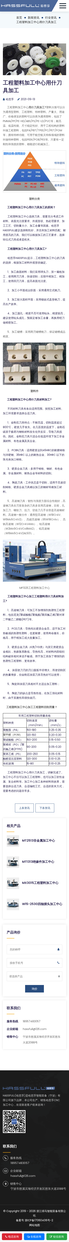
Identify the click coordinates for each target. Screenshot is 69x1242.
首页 (19, 18)
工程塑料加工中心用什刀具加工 (36, 22)
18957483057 (31, 1021)
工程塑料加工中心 (18, 107)
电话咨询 (13, 1237)
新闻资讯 (33, 18)
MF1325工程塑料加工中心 (34, 588)
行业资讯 (51, 18)
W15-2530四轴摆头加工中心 (42, 904)
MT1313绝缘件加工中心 (38, 861)
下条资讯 (44, 808)
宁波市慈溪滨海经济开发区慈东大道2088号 (38, 1189)
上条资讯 (24, 808)
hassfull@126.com (35, 1029)
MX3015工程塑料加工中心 (40, 883)
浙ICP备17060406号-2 (39, 1220)
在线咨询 (35, 1237)
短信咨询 (58, 1237)
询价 (34, 989)
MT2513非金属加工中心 (38, 840)
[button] (64, 5)
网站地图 (34, 1225)
